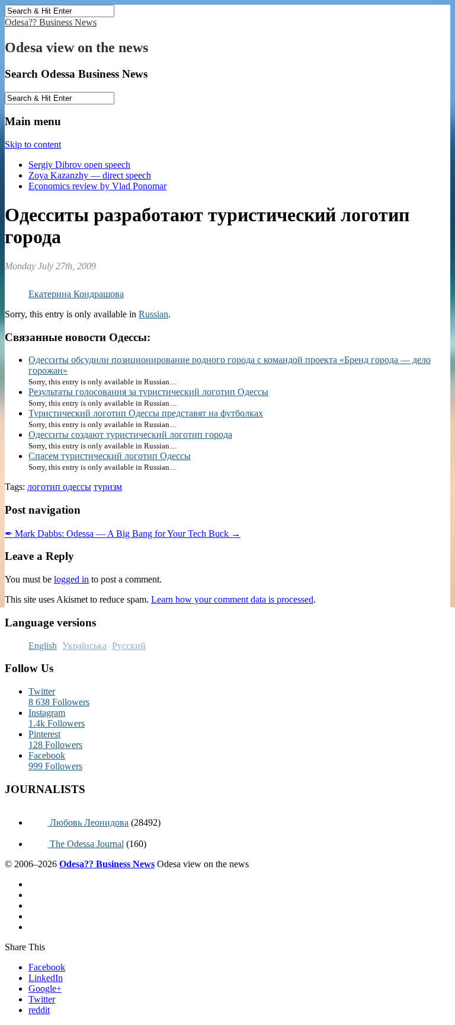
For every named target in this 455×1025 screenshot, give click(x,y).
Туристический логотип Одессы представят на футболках (145, 413)
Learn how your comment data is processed (232, 599)
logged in (71, 579)
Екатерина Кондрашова (76, 294)
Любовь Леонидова (88, 822)
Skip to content (33, 144)
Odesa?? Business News (51, 22)
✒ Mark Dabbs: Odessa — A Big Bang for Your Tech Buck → (123, 534)
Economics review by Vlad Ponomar (97, 186)
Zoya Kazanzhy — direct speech (89, 175)
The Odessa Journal (85, 844)
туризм (108, 487)
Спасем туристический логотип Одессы (109, 456)
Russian (153, 314)
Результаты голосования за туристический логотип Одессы (148, 392)
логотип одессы (59, 487)
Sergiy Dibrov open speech (79, 165)
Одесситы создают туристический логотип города (130, 434)
